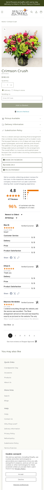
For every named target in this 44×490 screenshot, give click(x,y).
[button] (31, 12)
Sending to (9, 94)
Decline (21, 479)
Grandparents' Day (11, 368)
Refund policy (9, 438)
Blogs (6, 401)
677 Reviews (15, 199)
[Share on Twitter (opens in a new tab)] (14, 258)
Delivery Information (12, 429)
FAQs (6, 414)
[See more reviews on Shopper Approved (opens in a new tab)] (18, 258)
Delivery (7, 90)
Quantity (5, 81)
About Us (7, 382)
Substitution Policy (11, 443)
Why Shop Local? (10, 424)
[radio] (31, 190)
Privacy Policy (20, 469)
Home (4, 21)
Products (7, 378)
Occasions (8, 373)
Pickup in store (19, 90)
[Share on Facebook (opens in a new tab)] (11, 258)
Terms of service (10, 448)
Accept (20, 474)
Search (6, 396)
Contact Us (8, 419)
